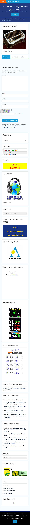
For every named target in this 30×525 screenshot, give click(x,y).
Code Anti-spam (19, 114)
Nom (3, 93)
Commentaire (5, 75)
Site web (4, 104)
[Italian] (15, 150)
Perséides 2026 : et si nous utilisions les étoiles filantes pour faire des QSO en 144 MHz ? (15, 430)
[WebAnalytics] (14, 503)
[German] (5, 150)
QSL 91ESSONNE (15, 166)
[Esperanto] (13, 150)
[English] (3, 150)
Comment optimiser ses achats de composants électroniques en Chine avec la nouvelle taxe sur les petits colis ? (15, 416)
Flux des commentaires (9, 490)
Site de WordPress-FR (9, 493)
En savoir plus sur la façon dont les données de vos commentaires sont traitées (14, 126)
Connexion (6, 486)
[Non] (28, 518)
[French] (7, 150)
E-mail (3, 99)
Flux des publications (9, 488)
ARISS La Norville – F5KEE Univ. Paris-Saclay (15, 231)
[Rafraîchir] (11, 110)
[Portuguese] (9, 150)
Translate (13, 154)
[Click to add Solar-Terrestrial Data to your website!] (15, 338)
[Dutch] (11, 150)
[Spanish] (16, 150)
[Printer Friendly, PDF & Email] (7, 51)
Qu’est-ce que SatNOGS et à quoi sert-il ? (13, 400)
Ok (15, 521)
